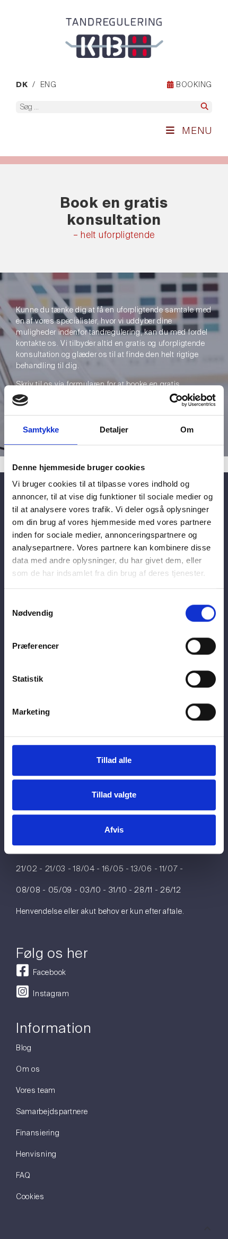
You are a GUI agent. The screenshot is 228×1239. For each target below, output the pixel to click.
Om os (28, 1069)
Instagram (49, 993)
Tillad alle (114, 760)
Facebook (47, 972)
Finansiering (37, 1133)
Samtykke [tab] (41, 429)
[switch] (201, 646)
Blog (24, 1048)
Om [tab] (187, 429)
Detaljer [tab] (114, 429)
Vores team (36, 1090)
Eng (48, 85)
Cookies (30, 1196)
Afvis (114, 829)
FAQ (23, 1175)
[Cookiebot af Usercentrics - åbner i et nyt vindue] (169, 400)
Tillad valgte (114, 794)
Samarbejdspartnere (52, 1111)
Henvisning (36, 1154)
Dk (22, 85)
